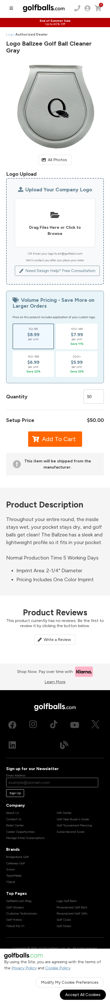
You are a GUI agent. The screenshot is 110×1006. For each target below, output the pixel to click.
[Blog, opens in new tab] (64, 745)
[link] (87, 8)
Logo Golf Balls (66, 901)
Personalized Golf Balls (72, 907)
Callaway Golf (15, 863)
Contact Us (13, 819)
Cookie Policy (57, 968)
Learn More (55, 681)
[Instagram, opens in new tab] (33, 725)
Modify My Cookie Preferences (69, 982)
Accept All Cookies (83, 994)
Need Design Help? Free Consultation (60, 270)
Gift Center (64, 813)
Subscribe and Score (70, 832)
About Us (12, 813)
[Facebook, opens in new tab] (12, 725)
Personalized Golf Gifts (72, 913)
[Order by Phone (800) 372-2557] (77, 8)
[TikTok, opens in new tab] (54, 725)
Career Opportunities (20, 832)
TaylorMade (13, 875)
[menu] (11, 8)
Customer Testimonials (21, 913)
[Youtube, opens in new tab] (75, 725)
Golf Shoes (64, 926)
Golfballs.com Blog (18, 901)
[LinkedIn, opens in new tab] (12, 745)
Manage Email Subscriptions (25, 838)
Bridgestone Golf (17, 857)
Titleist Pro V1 (15, 926)
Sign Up (15, 793)
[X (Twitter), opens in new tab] (95, 725)
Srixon (10, 869)
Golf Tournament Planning (74, 825)
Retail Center (15, 825)
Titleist (10, 882)
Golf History (14, 919)
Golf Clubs (64, 919)
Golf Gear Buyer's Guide (73, 819)
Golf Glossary (15, 907)
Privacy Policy (24, 968)
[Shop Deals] (55, 22)
